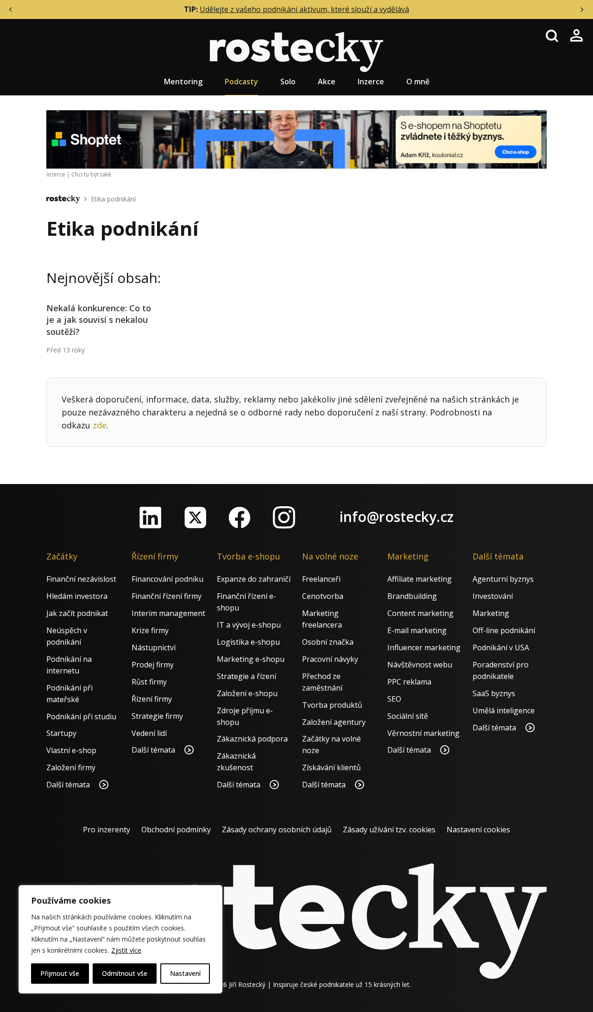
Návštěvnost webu (419, 665)
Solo (288, 81)
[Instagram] (284, 517)
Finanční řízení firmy (167, 596)
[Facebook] (239, 517)
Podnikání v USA (501, 647)
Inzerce (371, 81)
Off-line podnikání (504, 630)
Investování (493, 596)
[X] (195, 517)
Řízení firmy (152, 699)
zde (100, 425)
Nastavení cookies (478, 829)
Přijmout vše (59, 973)
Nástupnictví (154, 647)
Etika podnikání (113, 199)
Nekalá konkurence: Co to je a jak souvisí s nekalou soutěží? (98, 319)
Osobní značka (327, 642)
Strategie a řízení (246, 676)
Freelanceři (321, 579)
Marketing (491, 613)
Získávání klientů (331, 767)
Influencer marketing (424, 647)
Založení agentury (334, 722)
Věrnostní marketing (423, 733)
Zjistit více (126, 950)
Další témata (69, 784)
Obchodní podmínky (176, 829)
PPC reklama (409, 682)
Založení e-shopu (247, 693)
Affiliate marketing (419, 579)
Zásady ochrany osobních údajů (277, 829)
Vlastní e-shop (71, 750)
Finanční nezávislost (81, 579)
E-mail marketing (417, 630)
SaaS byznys (494, 693)
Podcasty (241, 81)
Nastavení (185, 973)
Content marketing (420, 613)
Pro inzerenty (106, 829)
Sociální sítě (407, 716)
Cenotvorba (322, 596)
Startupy (61, 733)
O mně (417, 81)
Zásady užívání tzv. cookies (389, 829)
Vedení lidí (149, 733)
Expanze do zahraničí (253, 579)
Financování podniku (167, 579)
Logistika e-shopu (248, 642)
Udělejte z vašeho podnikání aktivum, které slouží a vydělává (304, 9)
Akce (326, 81)
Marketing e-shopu (250, 659)
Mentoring (183, 81)
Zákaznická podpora (252, 739)
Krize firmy (150, 630)
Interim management (168, 613)
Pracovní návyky (330, 659)
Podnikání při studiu (81, 716)
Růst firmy (149, 682)
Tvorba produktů (332, 705)
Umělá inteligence (504, 710)
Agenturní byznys (503, 579)
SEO (394, 699)
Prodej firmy (153, 665)
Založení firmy (70, 767)
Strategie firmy (157, 716)
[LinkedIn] (150, 517)
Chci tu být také (91, 174)
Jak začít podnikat (77, 613)
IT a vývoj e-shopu (249, 625)
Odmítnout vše (124, 973)
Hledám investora (76, 596)
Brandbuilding (412, 596)
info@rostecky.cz (397, 516)
